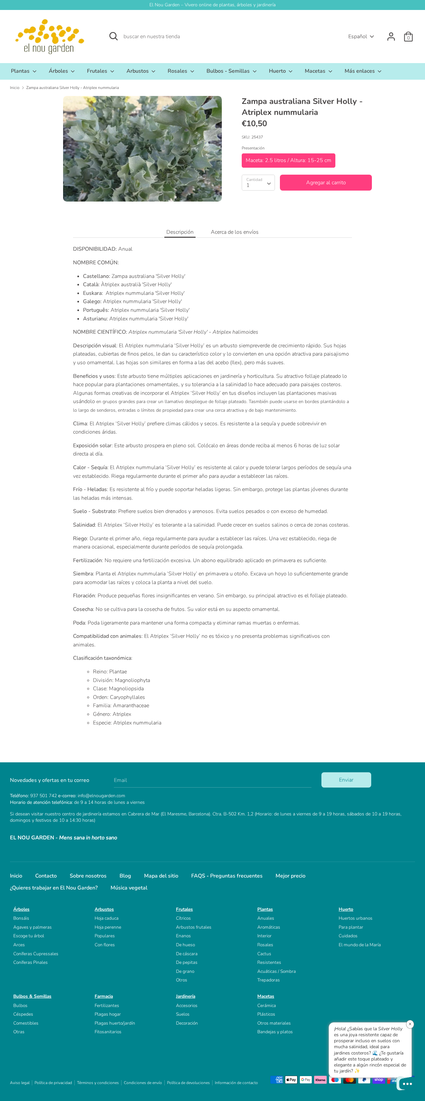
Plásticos (266, 1014)
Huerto (278, 71)
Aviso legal (20, 1082)
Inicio (16, 876)
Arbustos (138, 71)
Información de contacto (236, 1082)
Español (357, 36)
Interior (264, 936)
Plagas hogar (108, 1014)
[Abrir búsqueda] (113, 36)
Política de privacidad (53, 1082)
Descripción (180, 232)
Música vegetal (129, 887)
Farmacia (104, 996)
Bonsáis (21, 918)
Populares (105, 936)
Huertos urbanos (356, 918)
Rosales (178, 71)
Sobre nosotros (88, 876)
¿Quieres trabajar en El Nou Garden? (54, 887)
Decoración (187, 1023)
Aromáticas (268, 927)
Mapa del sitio (161, 876)
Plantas (21, 71)
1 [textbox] (248, 185)
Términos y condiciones (98, 1082)
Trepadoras (268, 980)
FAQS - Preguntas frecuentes (227, 876)
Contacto (46, 876)
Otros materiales (274, 1023)
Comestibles (26, 1023)
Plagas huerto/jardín (115, 1023)
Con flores (105, 945)
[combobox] (258, 183)
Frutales (98, 71)
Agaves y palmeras (32, 927)
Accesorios (187, 1005)
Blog (125, 876)
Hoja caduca (107, 918)
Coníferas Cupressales (35, 954)
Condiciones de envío (143, 1082)
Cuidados (348, 936)
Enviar (346, 780)
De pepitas (187, 962)
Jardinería (185, 996)
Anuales (265, 918)
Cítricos (183, 918)
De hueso (185, 945)
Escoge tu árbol (28, 936)
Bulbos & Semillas (32, 996)
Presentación (253, 148)
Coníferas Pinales (30, 962)
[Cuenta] (391, 34)
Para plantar (351, 927)
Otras (19, 1032)
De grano (185, 971)
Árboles (59, 71)
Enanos (183, 936)
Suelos (183, 1014)
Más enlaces (360, 71)
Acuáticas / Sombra (276, 971)
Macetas (316, 71)
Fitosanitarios (108, 1032)
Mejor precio (290, 876)
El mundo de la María (360, 945)
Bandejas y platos (275, 1032)
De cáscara (187, 954)
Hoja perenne (108, 927)
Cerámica (266, 1005)
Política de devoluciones (188, 1082)
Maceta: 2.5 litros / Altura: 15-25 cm (288, 160)
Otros (181, 980)
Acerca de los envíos (235, 232)
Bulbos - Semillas (229, 71)
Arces (19, 945)
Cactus (264, 954)
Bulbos (20, 1005)
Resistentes (269, 962)
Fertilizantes (107, 1005)
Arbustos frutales (194, 927)
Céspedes (23, 1014)
